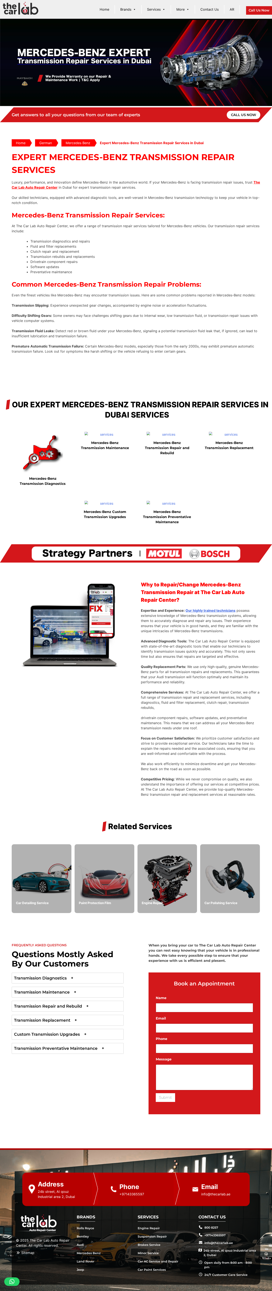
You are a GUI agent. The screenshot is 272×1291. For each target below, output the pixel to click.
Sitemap (27, 1253)
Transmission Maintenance (42, 992)
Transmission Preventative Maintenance (56, 1048)
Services (154, 9)
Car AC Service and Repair (158, 1261)
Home (104, 9)
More (180, 9)
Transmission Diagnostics (40, 978)
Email (162, 1018)
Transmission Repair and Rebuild (48, 1006)
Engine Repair (149, 1228)
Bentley (83, 1236)
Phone (161, 1039)
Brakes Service (149, 1245)
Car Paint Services (152, 1270)
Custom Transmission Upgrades (47, 1034)
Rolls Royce (85, 1228)
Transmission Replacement (42, 1020)
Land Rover (85, 1261)
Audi (80, 1245)
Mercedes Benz (78, 143)
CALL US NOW (243, 115)
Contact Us (209, 9)
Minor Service (148, 1253)
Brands (125, 9)
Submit (165, 1097)
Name (161, 998)
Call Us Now (259, 10)
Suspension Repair (152, 1236)
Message (163, 1059)
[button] (12, 1281)
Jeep (80, 1270)
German (45, 143)
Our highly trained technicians (210, 610)
